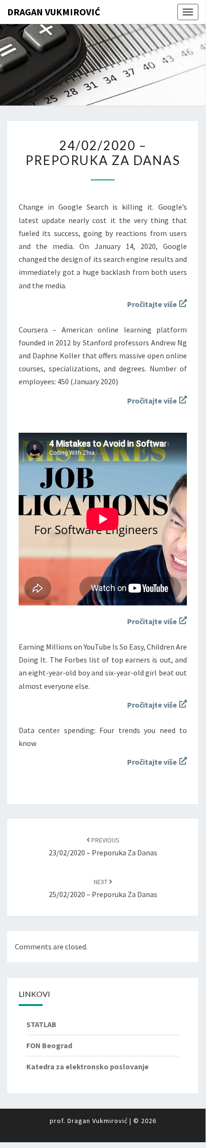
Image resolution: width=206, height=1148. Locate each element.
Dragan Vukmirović (53, 12)
